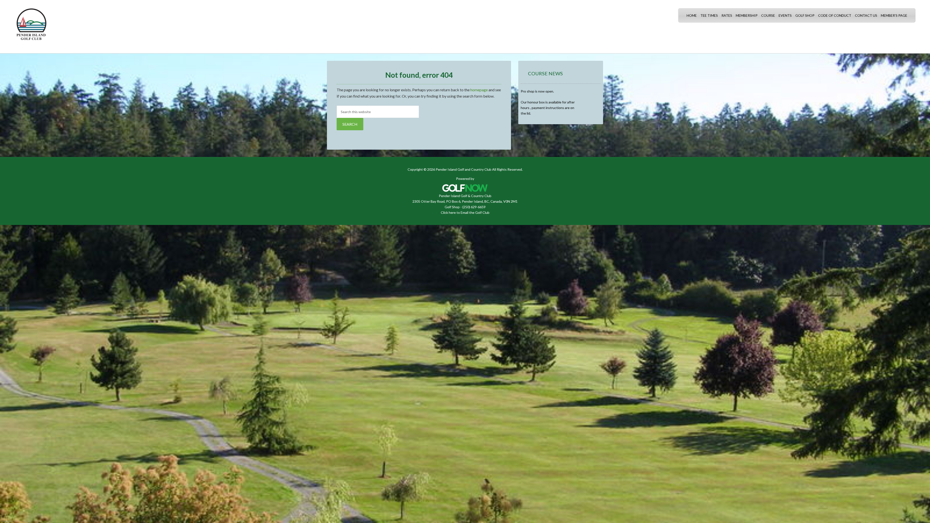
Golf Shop (452, 207)
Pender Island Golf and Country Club (31, 26)
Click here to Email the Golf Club (465, 212)
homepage (479, 89)
